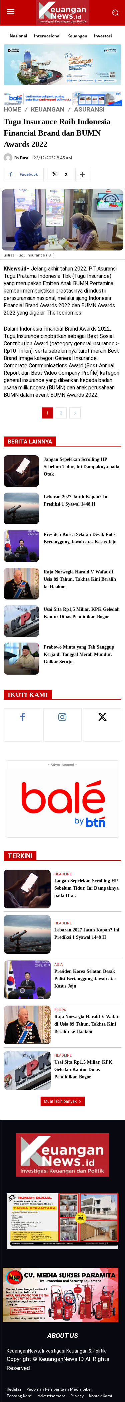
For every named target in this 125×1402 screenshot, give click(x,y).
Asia (58, 965)
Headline (63, 874)
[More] (82, 174)
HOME (12, 109)
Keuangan (47, 109)
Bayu (24, 158)
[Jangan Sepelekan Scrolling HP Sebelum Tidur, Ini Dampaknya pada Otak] (21, 471)
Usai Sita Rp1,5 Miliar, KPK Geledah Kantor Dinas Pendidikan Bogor (83, 1069)
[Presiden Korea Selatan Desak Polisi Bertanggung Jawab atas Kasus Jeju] (21, 546)
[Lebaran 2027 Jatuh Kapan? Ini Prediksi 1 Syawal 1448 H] (21, 508)
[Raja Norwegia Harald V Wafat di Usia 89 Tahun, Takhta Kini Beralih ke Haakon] (21, 583)
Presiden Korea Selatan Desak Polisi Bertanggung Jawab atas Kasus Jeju (85, 979)
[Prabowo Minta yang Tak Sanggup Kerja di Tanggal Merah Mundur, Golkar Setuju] (21, 658)
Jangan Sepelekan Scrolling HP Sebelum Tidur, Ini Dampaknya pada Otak (81, 467)
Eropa (60, 1010)
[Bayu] (9, 157)
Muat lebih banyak (60, 1101)
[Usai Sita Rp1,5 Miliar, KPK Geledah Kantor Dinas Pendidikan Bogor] (21, 621)
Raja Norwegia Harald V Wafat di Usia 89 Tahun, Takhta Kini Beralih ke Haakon (80, 579)
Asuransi (89, 109)
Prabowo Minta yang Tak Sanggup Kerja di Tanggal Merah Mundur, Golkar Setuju (79, 654)
